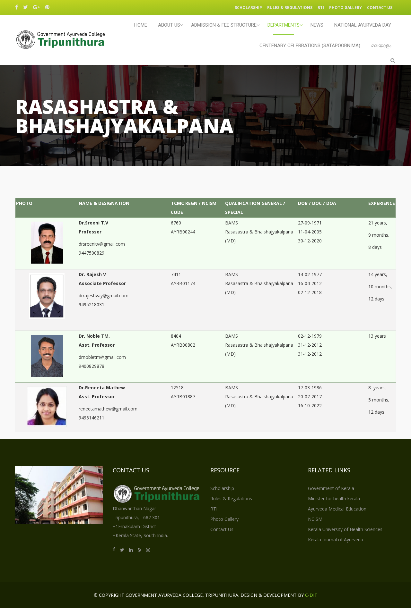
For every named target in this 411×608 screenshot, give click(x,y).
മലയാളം (381, 45)
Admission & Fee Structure (224, 25)
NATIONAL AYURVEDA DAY (362, 25)
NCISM (315, 519)
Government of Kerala (331, 488)
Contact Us (379, 7)
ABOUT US (169, 25)
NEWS (316, 25)
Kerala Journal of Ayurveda (335, 539)
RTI (321, 7)
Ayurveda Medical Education (337, 509)
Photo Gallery (345, 7)
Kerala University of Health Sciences (345, 529)
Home (140, 25)
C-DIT (311, 595)
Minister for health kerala (334, 498)
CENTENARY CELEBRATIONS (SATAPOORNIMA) (309, 45)
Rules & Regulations (289, 7)
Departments (283, 25)
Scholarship (248, 7)
